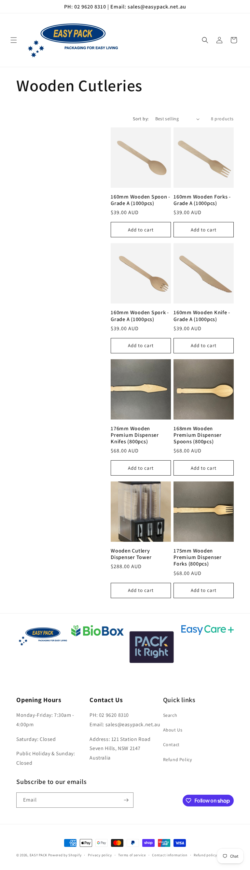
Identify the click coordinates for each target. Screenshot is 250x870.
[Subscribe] (126, 800)
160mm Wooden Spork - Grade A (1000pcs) (140, 315)
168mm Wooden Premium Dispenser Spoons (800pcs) (198, 435)
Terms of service (132, 855)
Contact (171, 744)
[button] (14, 40)
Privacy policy (100, 855)
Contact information (169, 855)
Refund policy (205, 855)
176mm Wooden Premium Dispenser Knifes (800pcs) (135, 435)
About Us (173, 730)
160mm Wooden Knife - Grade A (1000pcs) (202, 315)
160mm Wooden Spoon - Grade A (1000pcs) (140, 199)
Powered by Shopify (65, 855)
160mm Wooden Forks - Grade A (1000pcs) (202, 199)
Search (170, 715)
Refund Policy (177, 759)
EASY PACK (38, 855)
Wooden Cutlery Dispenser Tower (131, 553)
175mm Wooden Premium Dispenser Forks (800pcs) (198, 557)
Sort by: (140, 119)
